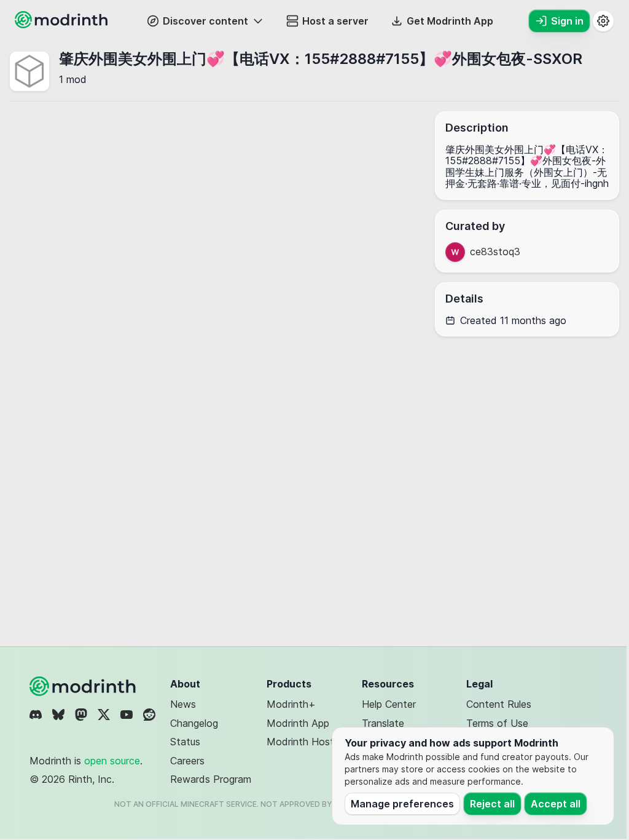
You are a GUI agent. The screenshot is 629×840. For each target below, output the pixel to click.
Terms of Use (497, 723)
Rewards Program (210, 779)
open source (112, 761)
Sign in (567, 21)
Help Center (389, 704)
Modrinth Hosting (307, 741)
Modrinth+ (291, 704)
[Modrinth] (84, 686)
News (183, 704)
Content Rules (498, 704)
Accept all (555, 804)
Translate (383, 723)
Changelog (194, 723)
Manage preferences (402, 804)
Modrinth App (298, 723)
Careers (187, 760)
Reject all (492, 804)
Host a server (335, 21)
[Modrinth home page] (63, 24)
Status (185, 741)
